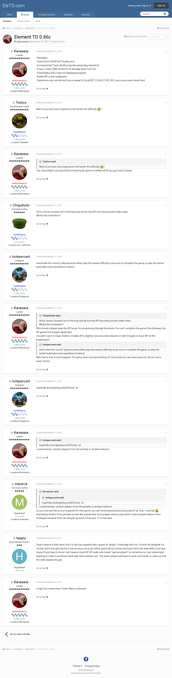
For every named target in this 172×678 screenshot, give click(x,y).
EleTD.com (14, 5)
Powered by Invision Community (86, 673)
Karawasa (22, 41)
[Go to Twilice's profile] (19, 120)
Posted (49, 51)
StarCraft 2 (58, 41)
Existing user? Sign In (138, 5)
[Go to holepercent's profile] (19, 275)
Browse (25, 14)
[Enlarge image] (99, 109)
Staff (37, 21)
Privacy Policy (92, 666)
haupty (21, 538)
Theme (77, 666)
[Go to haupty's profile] (19, 556)
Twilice (21, 103)
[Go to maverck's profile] (19, 502)
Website (68, 14)
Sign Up (161, 5)
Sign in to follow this (137, 36)
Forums (7, 21)
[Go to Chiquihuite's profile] (19, 223)
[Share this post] (166, 51)
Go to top (41, 88)
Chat (9, 14)
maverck (21, 484)
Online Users (23, 21)
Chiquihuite (21, 205)
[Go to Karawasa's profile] (7, 39)
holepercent (21, 257)
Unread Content (46, 14)
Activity (86, 14)
